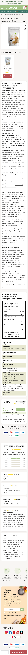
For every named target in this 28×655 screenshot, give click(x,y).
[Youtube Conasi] (17, 632)
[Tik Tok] (21, 632)
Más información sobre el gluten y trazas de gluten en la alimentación (13, 240)
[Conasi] (12, 8)
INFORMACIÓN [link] (8, 628)
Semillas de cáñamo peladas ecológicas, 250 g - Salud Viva (7, 68)
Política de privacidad (16, 613)
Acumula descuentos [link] (22, 409)
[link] (20, 404)
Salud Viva (22, 401)
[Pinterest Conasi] (14, 632)
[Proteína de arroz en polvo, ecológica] (14, 36)
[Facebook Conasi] (10, 632)
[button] (5, 8)
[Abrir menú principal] (2, 8)
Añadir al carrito (7, 75)
